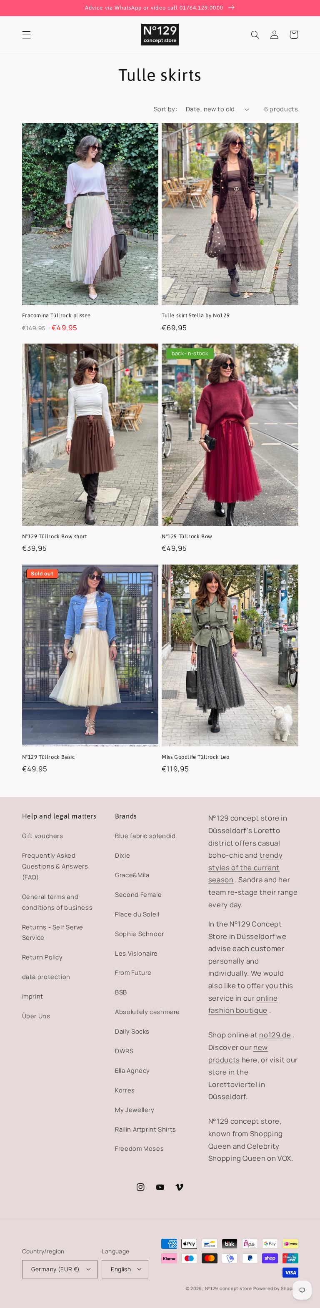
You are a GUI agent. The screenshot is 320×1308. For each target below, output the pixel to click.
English (121, 1269)
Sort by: (165, 109)
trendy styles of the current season (245, 867)
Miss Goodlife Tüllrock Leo (196, 757)
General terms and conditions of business (57, 901)
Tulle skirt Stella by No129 (196, 315)
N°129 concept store (228, 1288)
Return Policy (42, 957)
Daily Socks (132, 1031)
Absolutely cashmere (147, 1011)
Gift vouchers (42, 835)
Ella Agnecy (132, 1070)
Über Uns (36, 1016)
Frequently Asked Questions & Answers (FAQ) (55, 866)
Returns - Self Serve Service (53, 932)
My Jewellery (135, 1109)
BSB (121, 992)
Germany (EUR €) (55, 1269)
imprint (32, 996)
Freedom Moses (139, 1148)
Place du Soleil (137, 914)
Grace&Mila (132, 875)
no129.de (275, 1034)
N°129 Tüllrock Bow (187, 536)
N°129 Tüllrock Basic (48, 757)
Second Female (138, 894)
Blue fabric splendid (145, 835)
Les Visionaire (136, 953)
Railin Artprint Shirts (145, 1129)
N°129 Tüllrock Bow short (54, 536)
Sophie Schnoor (139, 933)
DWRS (124, 1051)
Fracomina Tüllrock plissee (56, 315)
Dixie (122, 855)
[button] (26, 34)
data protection (46, 976)
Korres (125, 1090)
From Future (133, 972)
